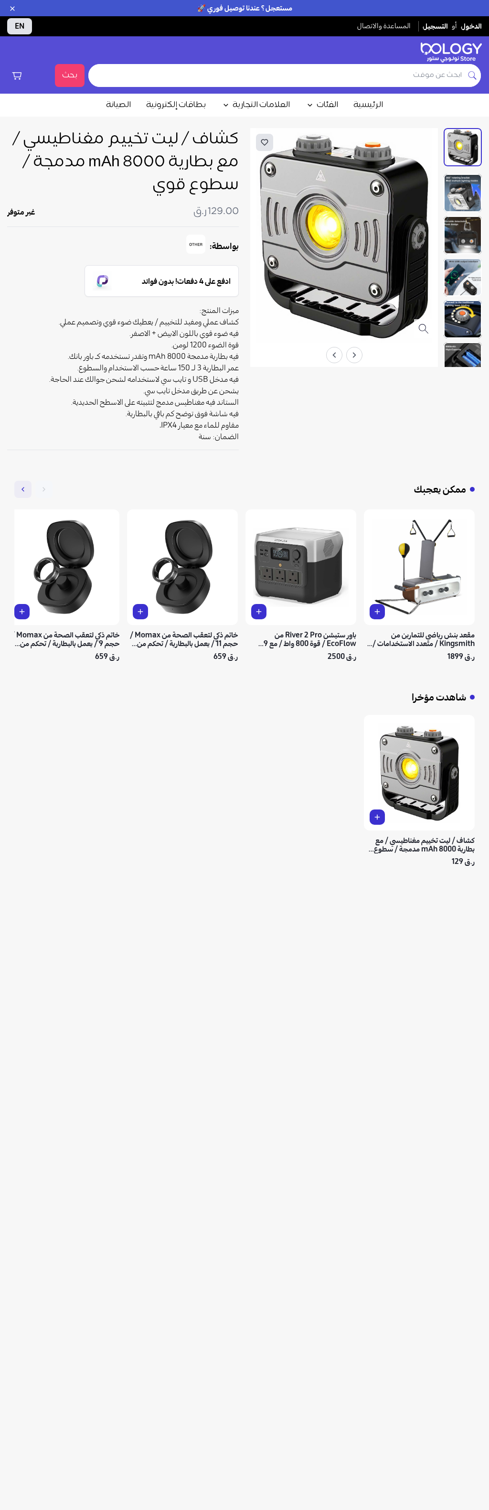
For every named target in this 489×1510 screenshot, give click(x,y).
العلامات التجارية (261, 105)
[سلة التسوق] (16, 75)
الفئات (327, 105)
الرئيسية (368, 105)
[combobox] (276, 75)
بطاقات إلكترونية (176, 105)
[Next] (334, 355)
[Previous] (354, 355)
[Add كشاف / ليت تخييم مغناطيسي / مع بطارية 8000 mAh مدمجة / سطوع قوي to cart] (377, 817)
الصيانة (118, 105)
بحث (69, 75)
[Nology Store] (451, 52)
